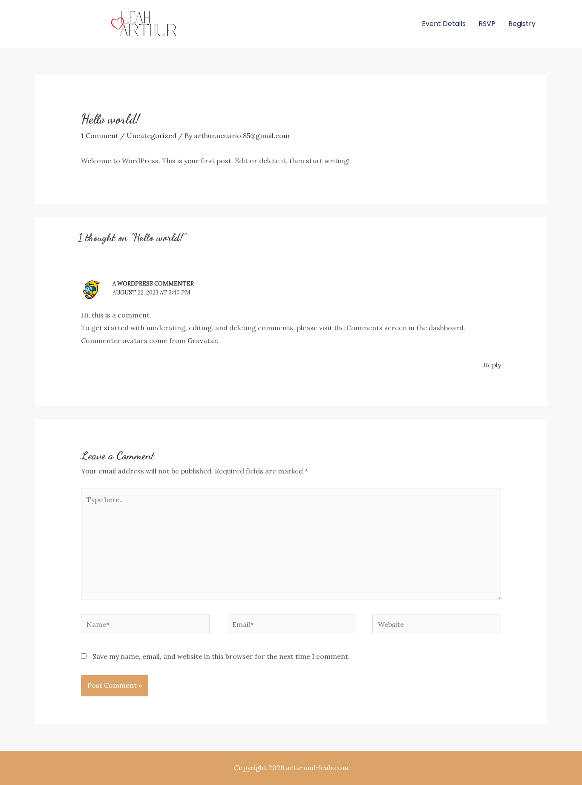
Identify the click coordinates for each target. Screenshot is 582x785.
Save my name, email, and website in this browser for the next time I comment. (221, 656)
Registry (522, 24)
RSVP (487, 24)
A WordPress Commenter (153, 283)
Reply (492, 365)
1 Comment (99, 135)
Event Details (444, 24)
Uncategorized (151, 135)
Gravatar (202, 340)
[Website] (436, 625)
